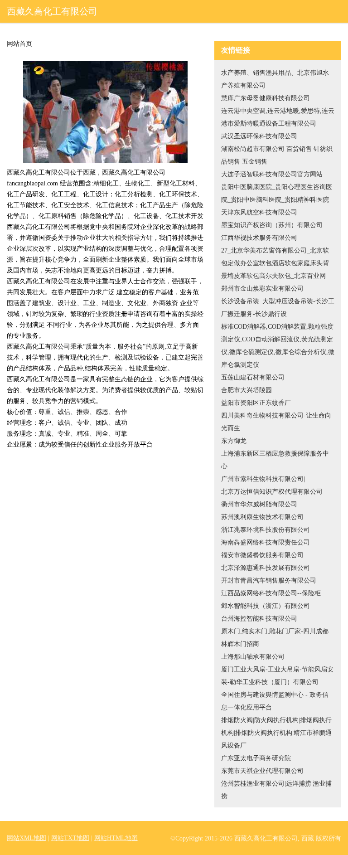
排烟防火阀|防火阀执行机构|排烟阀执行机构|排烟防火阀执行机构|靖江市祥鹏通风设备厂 (276, 733)
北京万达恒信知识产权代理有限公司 (272, 491)
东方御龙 (233, 440)
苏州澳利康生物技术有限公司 (262, 517)
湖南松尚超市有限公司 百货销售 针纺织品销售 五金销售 (277, 155)
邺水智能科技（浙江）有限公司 (265, 605)
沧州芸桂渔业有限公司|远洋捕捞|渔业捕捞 (276, 790)
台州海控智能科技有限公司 (259, 618)
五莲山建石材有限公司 (253, 377)
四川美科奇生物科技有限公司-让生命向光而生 (276, 422)
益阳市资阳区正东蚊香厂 (256, 402)
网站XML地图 (26, 838)
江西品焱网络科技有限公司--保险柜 (271, 593)
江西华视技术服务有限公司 (259, 237)
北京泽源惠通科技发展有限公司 (265, 567)
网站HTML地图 (116, 838)
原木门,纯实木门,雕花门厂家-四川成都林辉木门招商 (275, 637)
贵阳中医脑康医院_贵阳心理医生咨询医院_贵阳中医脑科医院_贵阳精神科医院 (276, 193)
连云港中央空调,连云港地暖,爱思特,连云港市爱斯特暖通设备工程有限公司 (277, 117)
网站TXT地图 (70, 838)
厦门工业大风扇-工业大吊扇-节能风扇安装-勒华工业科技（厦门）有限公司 (277, 675)
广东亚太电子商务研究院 (256, 758)
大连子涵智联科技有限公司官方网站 (272, 174)
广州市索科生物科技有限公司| (263, 479)
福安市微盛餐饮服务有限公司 (262, 555)
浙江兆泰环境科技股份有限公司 (265, 529)
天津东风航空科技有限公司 (259, 212)
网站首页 (19, 44)
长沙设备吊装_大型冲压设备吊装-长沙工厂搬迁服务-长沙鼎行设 (277, 307)
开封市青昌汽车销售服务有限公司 (268, 580)
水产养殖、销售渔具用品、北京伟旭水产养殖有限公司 (275, 79)
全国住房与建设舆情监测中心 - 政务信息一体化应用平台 (275, 701)
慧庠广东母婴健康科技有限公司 (265, 98)
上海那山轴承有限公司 (253, 656)
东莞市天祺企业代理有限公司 (262, 771)
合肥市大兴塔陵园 (246, 390)
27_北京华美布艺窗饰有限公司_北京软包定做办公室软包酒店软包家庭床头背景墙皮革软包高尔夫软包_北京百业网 (275, 263)
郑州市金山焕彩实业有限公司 (262, 288)
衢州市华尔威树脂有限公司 (259, 504)
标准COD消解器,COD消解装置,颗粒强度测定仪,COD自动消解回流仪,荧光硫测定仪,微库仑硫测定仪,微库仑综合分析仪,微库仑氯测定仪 (277, 345)
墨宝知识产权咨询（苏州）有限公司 (272, 225)
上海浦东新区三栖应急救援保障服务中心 (275, 460)
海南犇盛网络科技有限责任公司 (265, 542)
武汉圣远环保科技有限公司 (259, 136)
